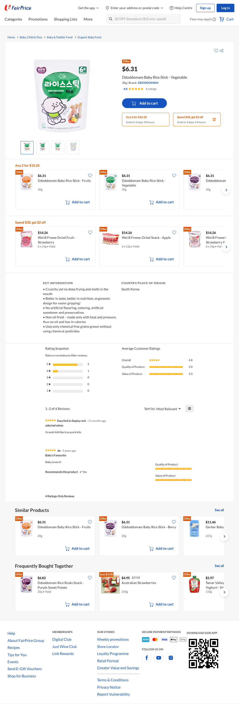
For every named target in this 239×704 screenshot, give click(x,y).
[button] (214, 20)
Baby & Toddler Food (60, 37)
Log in (225, 8)
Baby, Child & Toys (31, 37)
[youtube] (158, 660)
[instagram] (171, 660)
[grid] (120, 190)
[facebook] (146, 660)
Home (11, 37)
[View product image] (27, 146)
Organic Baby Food (89, 37)
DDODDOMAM (148, 82)
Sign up (205, 8)
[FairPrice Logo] (18, 8)
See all (219, 510)
